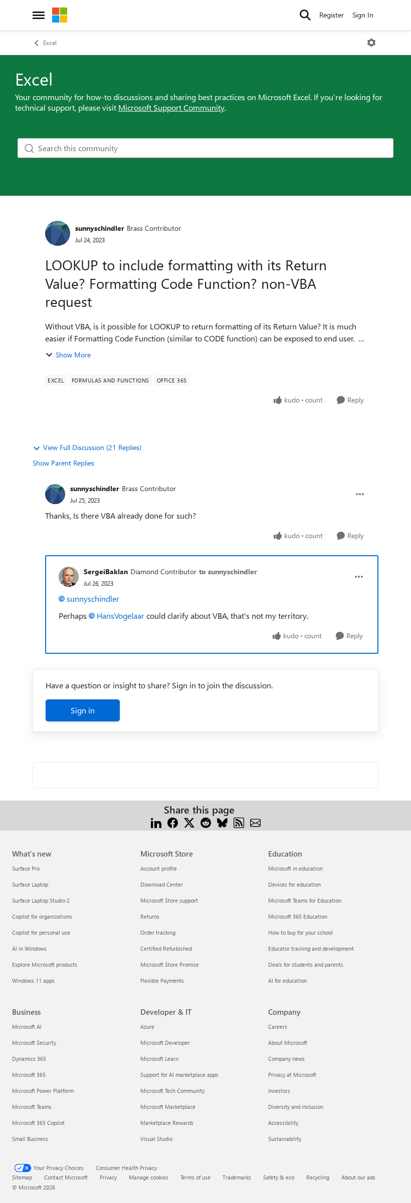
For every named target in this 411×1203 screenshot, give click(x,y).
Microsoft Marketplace (167, 1106)
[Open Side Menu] (39, 15)
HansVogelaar (120, 615)
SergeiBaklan (106, 571)
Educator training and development (311, 948)
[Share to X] (189, 822)
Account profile (158, 868)
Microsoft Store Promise (169, 964)
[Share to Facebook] (172, 822)
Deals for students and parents (305, 964)
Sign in (83, 710)
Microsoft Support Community (171, 107)
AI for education (287, 980)
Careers (277, 1026)
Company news (286, 1058)
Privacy (108, 1177)
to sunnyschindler (228, 571)
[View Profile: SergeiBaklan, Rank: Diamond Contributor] (69, 577)
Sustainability (284, 1138)
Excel (50, 43)
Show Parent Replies (63, 463)
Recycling (317, 1177)
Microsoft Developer (165, 1042)
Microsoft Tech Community (172, 1090)
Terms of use (195, 1177)
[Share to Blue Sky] (222, 822)
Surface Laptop (30, 884)
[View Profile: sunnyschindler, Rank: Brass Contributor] (57, 233)
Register (331, 15)
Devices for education (294, 884)
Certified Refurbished (166, 948)
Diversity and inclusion (295, 1106)
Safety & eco (278, 1177)
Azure (147, 1026)
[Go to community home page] (59, 15)
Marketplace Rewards (166, 1122)
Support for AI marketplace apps (179, 1074)
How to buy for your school (300, 932)
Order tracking (157, 932)
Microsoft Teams (32, 1106)
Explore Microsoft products (44, 964)
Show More (73, 354)
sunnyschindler (99, 228)
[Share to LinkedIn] (156, 822)
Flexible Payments (162, 980)
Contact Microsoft (66, 1177)
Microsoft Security (34, 1042)
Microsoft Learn (159, 1058)
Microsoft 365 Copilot (38, 1122)
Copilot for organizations (42, 916)
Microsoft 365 (29, 1074)
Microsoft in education (295, 868)
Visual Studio (156, 1138)
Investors (279, 1090)
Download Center (161, 884)
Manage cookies (148, 1177)
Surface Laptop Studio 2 (41, 900)
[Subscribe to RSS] (239, 822)
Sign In (362, 15)
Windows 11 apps (33, 980)
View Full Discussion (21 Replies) (92, 447)
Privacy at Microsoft (292, 1074)
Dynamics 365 (29, 1058)
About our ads (358, 1177)
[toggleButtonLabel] (371, 43)
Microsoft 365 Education (297, 916)
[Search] (305, 15)
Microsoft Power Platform (43, 1090)
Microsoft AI (27, 1026)
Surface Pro (26, 868)
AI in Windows (29, 948)
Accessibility (283, 1122)
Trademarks (237, 1177)
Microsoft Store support (169, 900)
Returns (149, 916)
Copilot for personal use (41, 932)
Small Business (30, 1138)
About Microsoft (287, 1042)
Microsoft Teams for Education (304, 900)
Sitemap (22, 1177)
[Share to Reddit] (205, 822)
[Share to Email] (255, 822)
